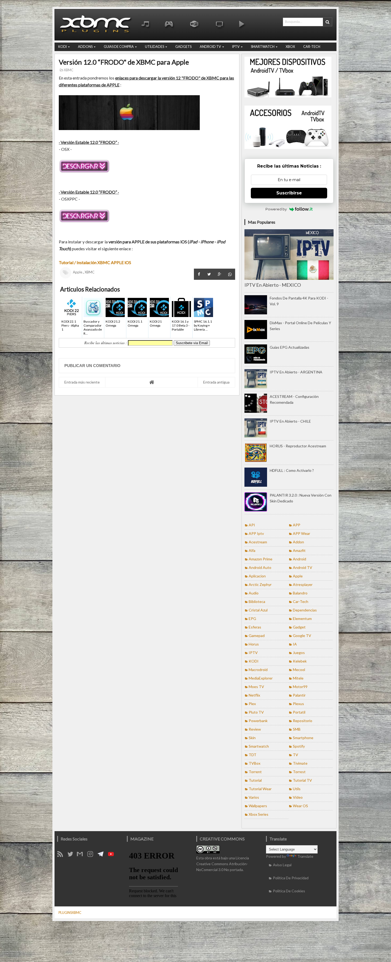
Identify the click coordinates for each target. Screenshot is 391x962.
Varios (254, 797)
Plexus (298, 703)
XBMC (68, 70)
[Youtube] (113, 855)
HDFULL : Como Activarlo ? (292, 470)
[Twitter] (72, 855)
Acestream (258, 542)
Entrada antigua (216, 382)
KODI (62, 47)
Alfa (252, 550)
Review (255, 729)
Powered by (276, 209)
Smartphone (303, 737)
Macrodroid (258, 669)
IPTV (236, 47)
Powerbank (258, 720)
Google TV (302, 635)
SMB (297, 729)
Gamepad (257, 635)
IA (295, 644)
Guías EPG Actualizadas (289, 347)
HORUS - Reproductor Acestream (298, 446)
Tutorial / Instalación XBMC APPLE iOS (95, 262)
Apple (77, 272)
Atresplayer (303, 584)
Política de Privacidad (291, 878)
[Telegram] (102, 855)
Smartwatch (259, 746)
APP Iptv (256, 533)
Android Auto (260, 567)
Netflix (254, 695)
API (252, 525)
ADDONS (85, 47)
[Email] (81, 855)
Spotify (299, 746)
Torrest (299, 771)
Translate (305, 856)
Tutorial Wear (260, 788)
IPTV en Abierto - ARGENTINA (296, 372)
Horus (254, 644)
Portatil (299, 712)
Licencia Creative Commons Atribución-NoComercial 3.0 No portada (222, 864)
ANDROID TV (210, 47)
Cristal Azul (258, 610)
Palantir (299, 695)
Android (299, 559)
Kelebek (300, 661)
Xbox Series (258, 814)
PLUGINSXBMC (70, 912)
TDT (252, 754)
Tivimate (300, 763)
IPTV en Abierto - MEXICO (272, 285)
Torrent (255, 771)
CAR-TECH (311, 47)
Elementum (302, 618)
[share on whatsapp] (230, 274)
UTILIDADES (154, 47)
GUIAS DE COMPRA (119, 47)
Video (298, 797)
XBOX (290, 47)
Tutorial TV (302, 780)
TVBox (254, 763)
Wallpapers (258, 805)
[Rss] (62, 855)
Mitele (298, 678)
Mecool (299, 669)
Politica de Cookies (289, 891)
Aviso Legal (282, 865)
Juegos (299, 652)
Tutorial (255, 780)
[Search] (327, 22)
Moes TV (256, 686)
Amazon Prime (260, 559)
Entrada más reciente (82, 382)
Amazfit (299, 550)
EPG (252, 618)
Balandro (300, 593)
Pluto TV (256, 712)
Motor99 (300, 686)
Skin (252, 737)
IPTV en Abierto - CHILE (290, 421)
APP (296, 525)
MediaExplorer (261, 678)
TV (295, 754)
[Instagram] (92, 855)
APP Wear (301, 533)
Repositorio (302, 720)
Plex (252, 703)
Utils (297, 788)
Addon (298, 542)
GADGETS (183, 47)
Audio (254, 593)
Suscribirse (289, 192)
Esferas (255, 627)
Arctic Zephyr (260, 584)
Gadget (299, 627)
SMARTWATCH (262, 47)
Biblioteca (257, 601)
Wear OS (300, 805)
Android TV (302, 567)
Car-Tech (300, 601)
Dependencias (305, 610)
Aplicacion (257, 576)
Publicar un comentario (92, 365)
